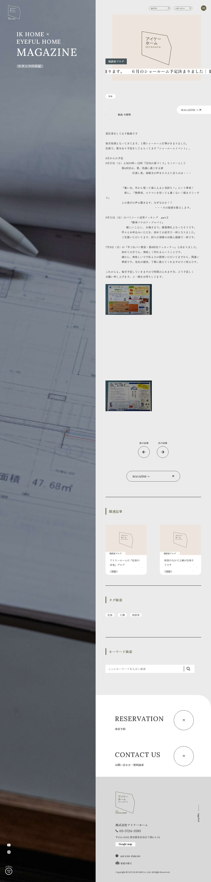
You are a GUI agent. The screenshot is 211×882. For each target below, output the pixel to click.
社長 (110, 615)
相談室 (136, 615)
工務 (122, 615)
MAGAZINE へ (190, 110)
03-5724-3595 (130, 831)
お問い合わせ (180, 8)
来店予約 (154, 8)
